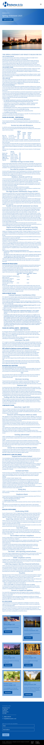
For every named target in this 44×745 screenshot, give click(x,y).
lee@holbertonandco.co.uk (10, 718)
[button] (40, 4)
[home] (12, 4)
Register (6, 734)
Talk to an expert (8, 19)
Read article (8, 631)
